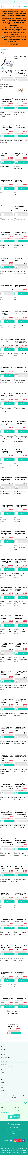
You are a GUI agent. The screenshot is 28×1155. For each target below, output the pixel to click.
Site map (3, 1075)
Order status (4, 1052)
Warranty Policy (4, 1090)
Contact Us (3, 1064)
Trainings (3, 1072)
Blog (2, 1069)
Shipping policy (4, 1085)
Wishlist (3, 1054)
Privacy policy (4, 1082)
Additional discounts (6, 1057)
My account (4, 1049)
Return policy (4, 1087)
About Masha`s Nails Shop (7, 1067)
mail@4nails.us (15, 1138)
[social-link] (11, 1145)
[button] (2, 80)
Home (2, 49)
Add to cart (9, 108)
